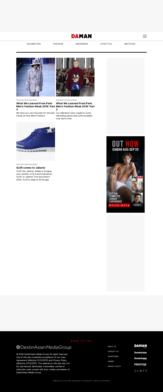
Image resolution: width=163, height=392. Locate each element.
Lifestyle (106, 44)
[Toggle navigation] (145, 36)
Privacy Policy (114, 366)
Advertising (113, 356)
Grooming (82, 44)
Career (111, 361)
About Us (112, 346)
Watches (129, 44)
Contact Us (113, 351)
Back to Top (81, 341)
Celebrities (34, 44)
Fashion (58, 44)
